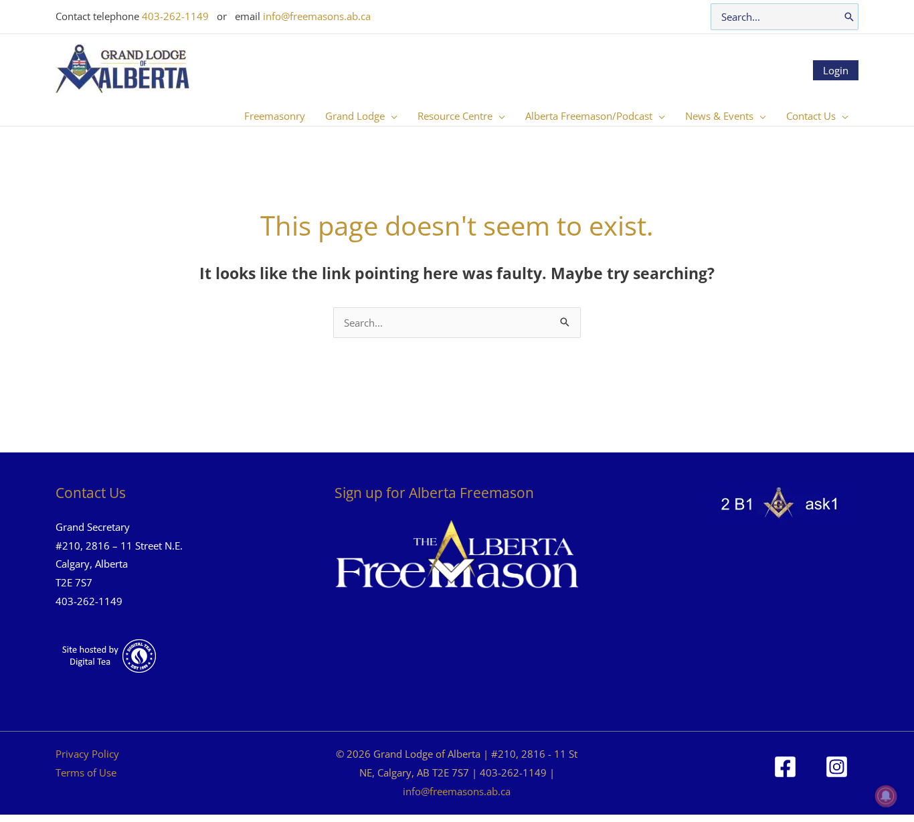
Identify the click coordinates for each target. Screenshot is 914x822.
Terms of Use (86, 772)
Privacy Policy (87, 753)
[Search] (849, 16)
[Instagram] (836, 767)
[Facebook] (785, 767)
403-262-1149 (175, 16)
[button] (391, 116)
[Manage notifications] (886, 796)
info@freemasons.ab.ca (317, 16)
